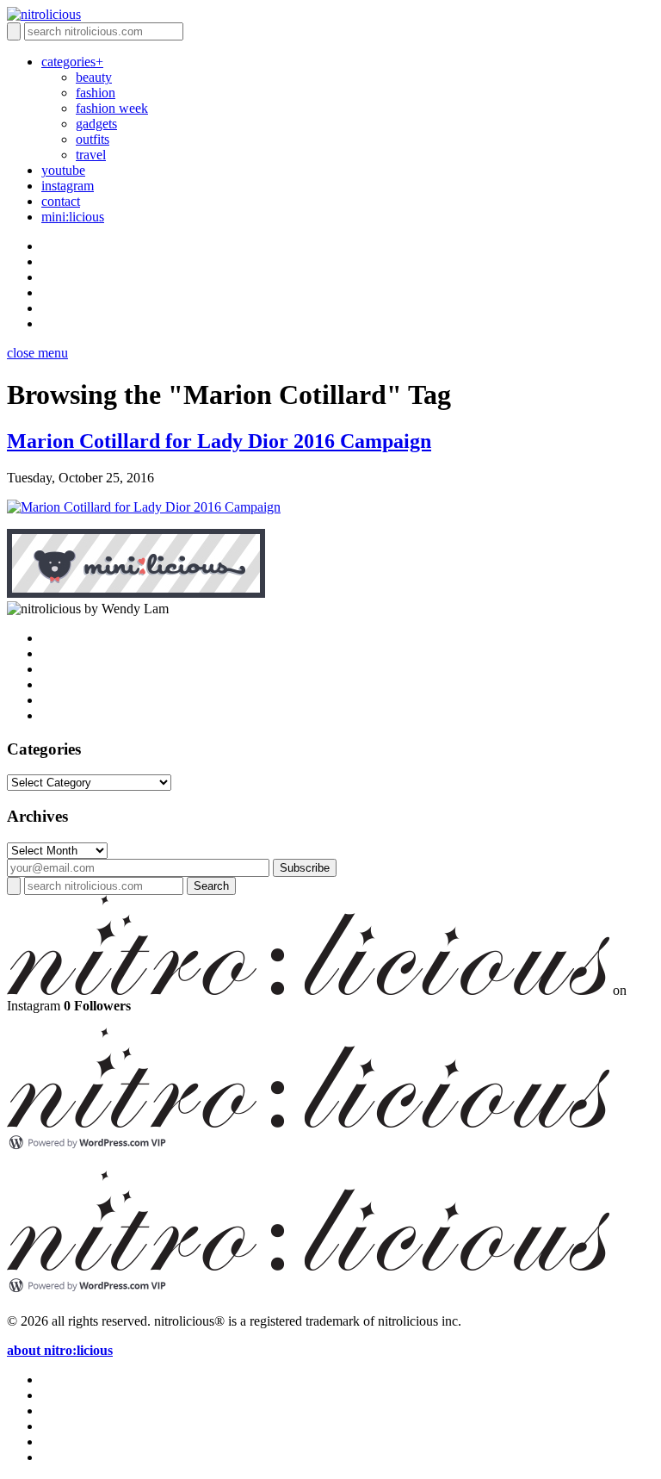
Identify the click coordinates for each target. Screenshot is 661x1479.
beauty (94, 77)
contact (60, 201)
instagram (67, 185)
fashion (95, 92)
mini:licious (72, 216)
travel (91, 154)
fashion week (112, 108)
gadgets (96, 123)
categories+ (72, 61)
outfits (92, 139)
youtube (63, 170)
